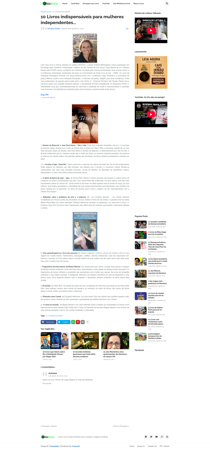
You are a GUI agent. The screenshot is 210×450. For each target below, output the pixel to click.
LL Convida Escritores (61, 12)
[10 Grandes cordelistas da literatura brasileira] (141, 225)
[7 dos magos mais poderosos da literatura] (141, 284)
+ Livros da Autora (48, 97)
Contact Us (152, 446)
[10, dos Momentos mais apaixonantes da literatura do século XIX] (115, 340)
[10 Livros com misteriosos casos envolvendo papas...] (141, 322)
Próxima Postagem (120, 426)
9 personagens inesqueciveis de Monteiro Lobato (155, 336)
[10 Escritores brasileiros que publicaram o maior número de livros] (141, 262)
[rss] (167, 437)
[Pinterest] (78, 322)
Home (132, 446)
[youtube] (156, 437)
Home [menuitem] (64, 3)
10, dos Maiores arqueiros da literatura (157, 272)
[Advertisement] (151, 171)
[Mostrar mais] (87, 322)
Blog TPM (44, 95)
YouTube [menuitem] (106, 3)
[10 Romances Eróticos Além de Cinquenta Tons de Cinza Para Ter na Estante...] (141, 245)
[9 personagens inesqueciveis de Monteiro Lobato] (141, 337)
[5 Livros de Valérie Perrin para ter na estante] (141, 310)
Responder (47, 383)
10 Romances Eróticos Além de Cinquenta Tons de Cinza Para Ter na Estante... (157, 245)
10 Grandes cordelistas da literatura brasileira (157, 223)
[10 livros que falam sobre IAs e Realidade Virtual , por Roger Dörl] (55, 340)
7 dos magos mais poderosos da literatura (157, 282)
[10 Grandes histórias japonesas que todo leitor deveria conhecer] (85, 340)
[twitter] (151, 437)
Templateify (54, 446)
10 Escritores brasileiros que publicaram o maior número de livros (157, 261)
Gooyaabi (76, 446)
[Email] (83, 322)
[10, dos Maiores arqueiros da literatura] (141, 274)
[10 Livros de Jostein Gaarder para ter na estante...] (141, 296)
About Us (141, 446)
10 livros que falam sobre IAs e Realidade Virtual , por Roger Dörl (54, 354)
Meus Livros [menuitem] (138, 3)
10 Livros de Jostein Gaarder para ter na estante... (156, 295)
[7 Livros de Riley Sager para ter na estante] (141, 235)
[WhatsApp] (73, 322)
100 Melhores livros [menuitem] (121, 3)
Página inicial (46, 12)
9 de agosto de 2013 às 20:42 (57, 376)
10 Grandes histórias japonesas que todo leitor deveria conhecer (84, 354)
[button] (167, 3)
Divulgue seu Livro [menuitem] (91, 3)
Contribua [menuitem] (75, 3)
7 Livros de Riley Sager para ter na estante (157, 233)
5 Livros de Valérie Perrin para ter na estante (155, 310)
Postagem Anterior (49, 426)
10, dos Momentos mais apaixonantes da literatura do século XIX (115, 354)
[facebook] (146, 437)
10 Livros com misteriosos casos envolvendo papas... (156, 322)
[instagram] (162, 437)
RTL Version (164, 446)
